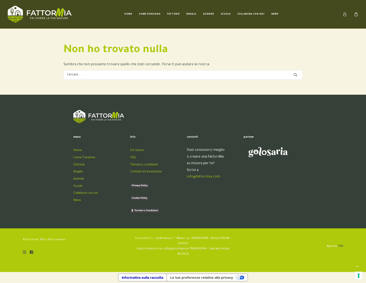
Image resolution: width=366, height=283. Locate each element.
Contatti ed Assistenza (146, 172)
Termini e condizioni (144, 165)
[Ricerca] (183, 74)
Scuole (226, 14)
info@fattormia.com (203, 177)
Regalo (191, 14)
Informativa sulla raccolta (142, 277)
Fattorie (173, 14)
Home (128, 14)
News (275, 14)
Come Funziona (149, 14)
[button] (295, 74)
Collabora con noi (250, 14)
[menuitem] (128, 14)
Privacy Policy (139, 185)
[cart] (355, 14)
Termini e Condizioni (146, 210)
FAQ (133, 158)
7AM (340, 246)
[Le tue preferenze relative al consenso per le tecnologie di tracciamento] (359, 276)
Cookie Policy (139, 197)
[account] (347, 14)
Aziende (208, 14)
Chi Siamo (137, 150)
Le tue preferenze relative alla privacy (201, 277)
